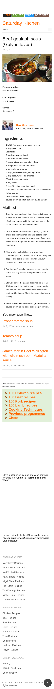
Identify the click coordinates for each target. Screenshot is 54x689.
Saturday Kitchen (21, 23)
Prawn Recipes (10, 650)
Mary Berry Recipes (12, 563)
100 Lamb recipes (23, 405)
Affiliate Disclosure (12, 668)
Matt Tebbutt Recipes (13, 572)
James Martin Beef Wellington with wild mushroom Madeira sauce (25, 355)
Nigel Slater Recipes (13, 581)
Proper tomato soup (17, 321)
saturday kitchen (24, 326)
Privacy (6, 663)
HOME (7, 15)
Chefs (13, 418)
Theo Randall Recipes (13, 599)
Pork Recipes (9, 622)
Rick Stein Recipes (12, 586)
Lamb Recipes (9, 627)
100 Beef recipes (22, 397)
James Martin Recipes (13, 567)
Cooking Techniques (26, 409)
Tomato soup (12, 336)
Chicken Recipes (11, 613)
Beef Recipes (9, 618)
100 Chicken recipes (25, 393)
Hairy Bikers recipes (25, 125)
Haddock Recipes (11, 645)
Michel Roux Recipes (13, 595)
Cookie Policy (9, 673)
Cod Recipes (9, 641)
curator (21, 341)
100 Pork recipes (22, 401)
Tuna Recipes (9, 636)
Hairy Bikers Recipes (13, 577)
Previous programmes (27, 414)
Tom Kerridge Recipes (13, 590)
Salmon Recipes (10, 631)
